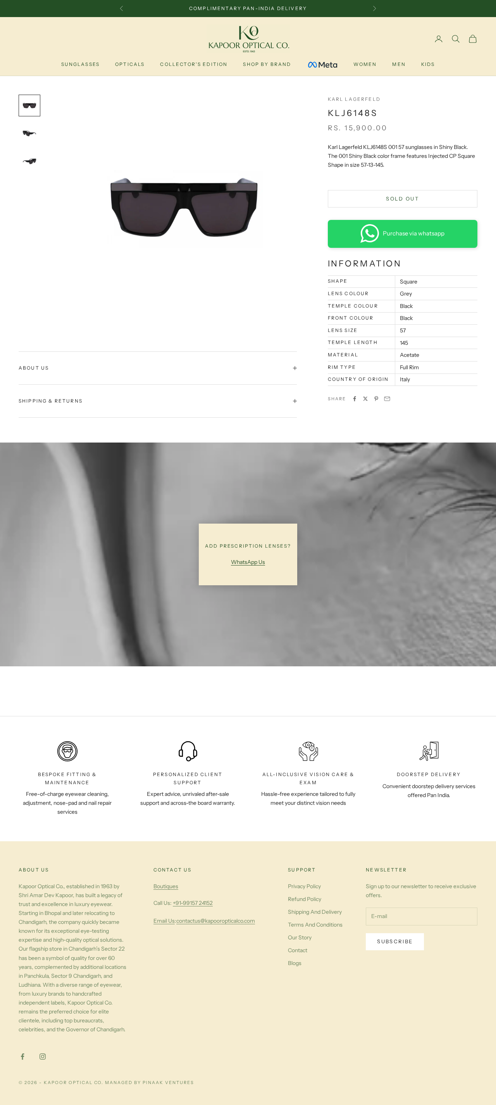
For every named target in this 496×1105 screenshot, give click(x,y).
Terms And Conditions (315, 924)
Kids (428, 64)
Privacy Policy (304, 886)
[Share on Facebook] (354, 399)
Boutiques (165, 886)
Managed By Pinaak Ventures (149, 1082)
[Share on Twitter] (365, 399)
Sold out (402, 198)
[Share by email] (387, 399)
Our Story (300, 937)
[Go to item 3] (29, 161)
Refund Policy (304, 899)
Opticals (130, 64)
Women (365, 64)
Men (398, 64)
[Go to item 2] (29, 133)
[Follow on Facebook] (22, 1056)
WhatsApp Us (248, 562)
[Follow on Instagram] (42, 1056)
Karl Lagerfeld (354, 99)
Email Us (164, 920)
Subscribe (395, 941)
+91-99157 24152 (193, 902)
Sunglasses (80, 64)
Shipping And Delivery (315, 911)
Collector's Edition (193, 64)
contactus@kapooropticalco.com (215, 920)
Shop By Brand (267, 64)
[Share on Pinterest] (376, 399)
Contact (297, 950)
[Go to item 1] (29, 105)
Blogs (294, 963)
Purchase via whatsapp (413, 233)
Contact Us (172, 870)
